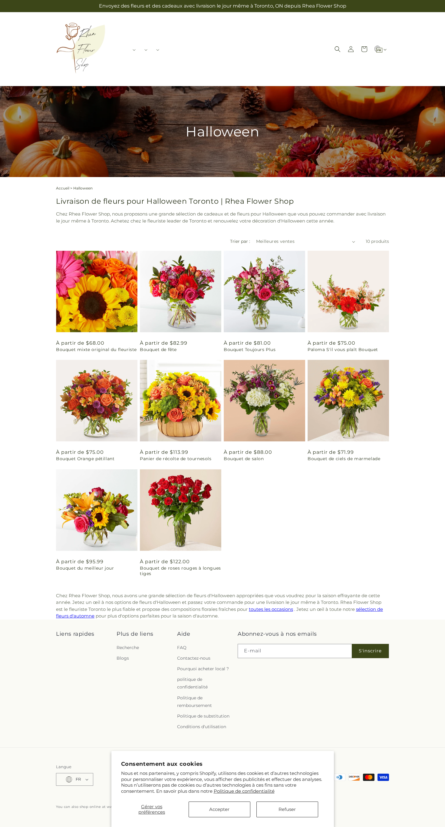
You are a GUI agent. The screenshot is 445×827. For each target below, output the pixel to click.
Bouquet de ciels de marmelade (344, 458)
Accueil (62, 188)
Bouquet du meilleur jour (85, 568)
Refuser (287, 809)
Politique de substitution (203, 716)
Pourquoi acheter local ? (203, 668)
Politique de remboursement (194, 701)
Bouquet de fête (158, 349)
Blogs (123, 658)
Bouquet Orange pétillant (85, 458)
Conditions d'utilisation (201, 726)
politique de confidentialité (192, 683)
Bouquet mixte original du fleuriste (96, 349)
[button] (132, 49)
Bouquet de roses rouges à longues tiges (180, 570)
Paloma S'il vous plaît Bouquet (343, 349)
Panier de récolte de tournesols (176, 458)
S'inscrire (370, 651)
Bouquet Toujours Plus (250, 349)
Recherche (128, 647)
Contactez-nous (193, 658)
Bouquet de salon (244, 458)
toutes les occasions (271, 609)
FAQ (181, 647)
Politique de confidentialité (244, 791)
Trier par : (240, 241)
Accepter (219, 809)
